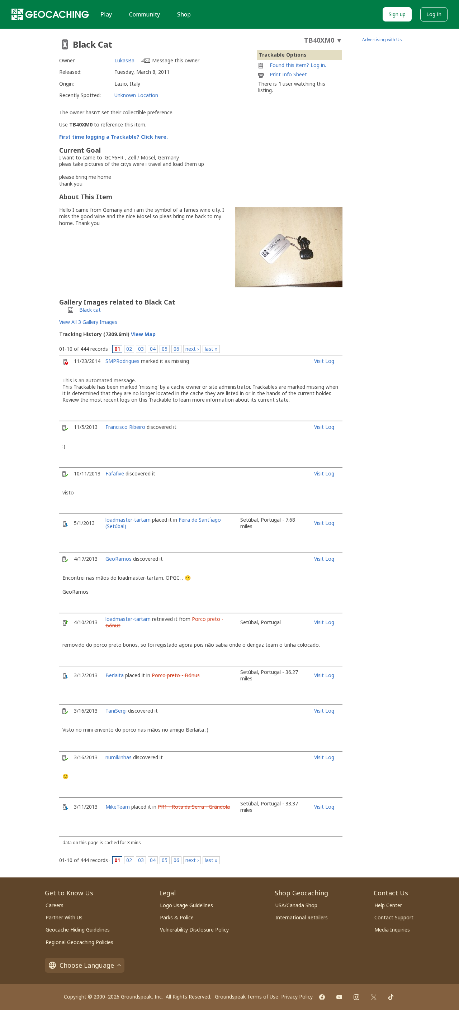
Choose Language (87, 965)
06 (176, 348)
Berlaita (114, 675)
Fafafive (114, 473)
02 (129, 348)
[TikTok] (391, 997)
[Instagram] (356, 997)
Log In (433, 14)
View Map (143, 334)
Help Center (388, 905)
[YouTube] (339, 997)
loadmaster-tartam (128, 519)
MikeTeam (117, 806)
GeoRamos (118, 558)
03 (141, 348)
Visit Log (324, 361)
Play (106, 14)
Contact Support (393, 917)
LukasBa (124, 60)
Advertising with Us (382, 40)
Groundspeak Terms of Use (246, 996)
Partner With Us (64, 917)
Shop (184, 14)
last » (211, 348)
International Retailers (301, 917)
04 (153, 348)
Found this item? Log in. (298, 65)
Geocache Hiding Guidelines (78, 929)
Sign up (397, 14)
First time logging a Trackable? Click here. (113, 136)
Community (144, 14)
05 (164, 348)
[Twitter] (373, 997)
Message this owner (175, 60)
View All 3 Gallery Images (88, 322)
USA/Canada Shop (296, 905)
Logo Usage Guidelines (186, 905)
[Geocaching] (50, 14)
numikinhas (118, 757)
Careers (54, 905)
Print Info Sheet (288, 74)
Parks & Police (177, 917)
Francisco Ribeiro (125, 426)
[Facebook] (322, 997)
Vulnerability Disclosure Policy (194, 929)
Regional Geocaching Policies (79, 942)
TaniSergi (116, 710)
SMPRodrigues (122, 361)
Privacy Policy (297, 996)
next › (192, 348)
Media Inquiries (392, 929)
